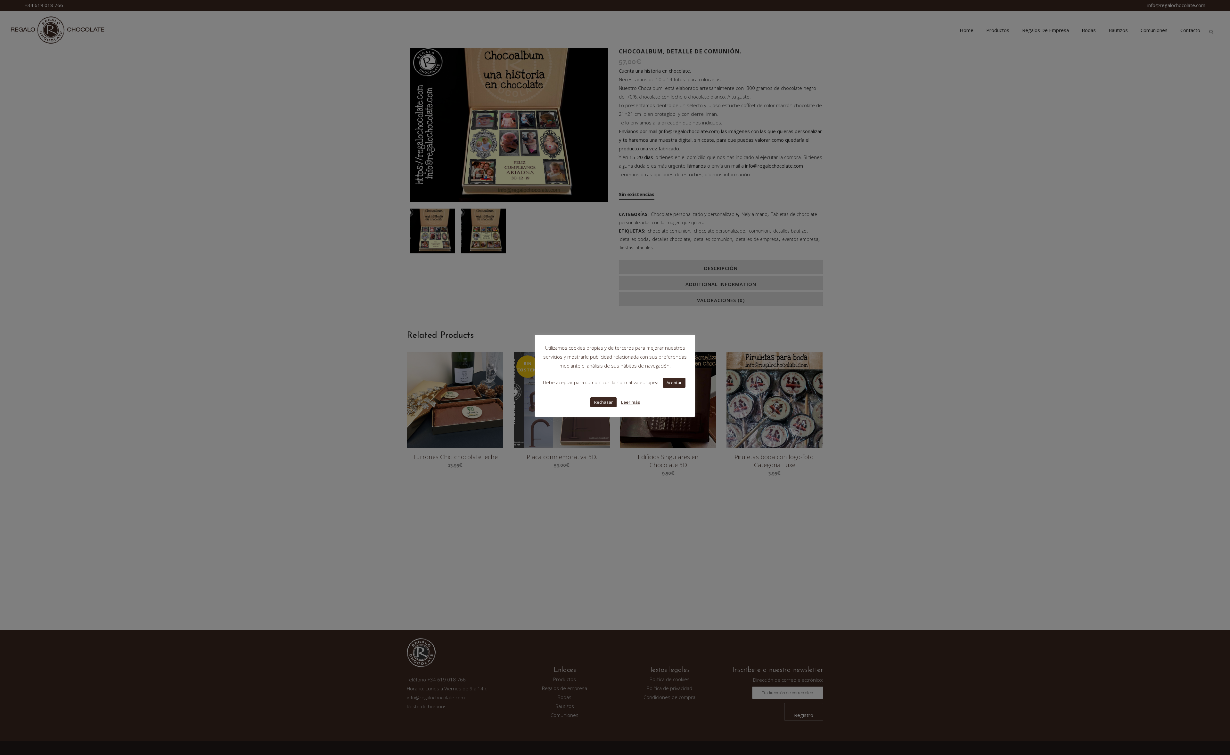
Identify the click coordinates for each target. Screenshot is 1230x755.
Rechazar (603, 402)
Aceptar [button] (674, 382)
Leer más (630, 402)
